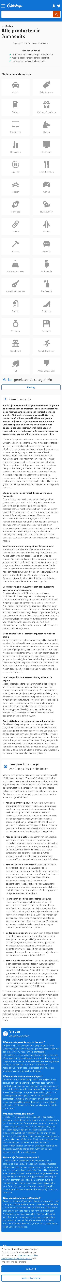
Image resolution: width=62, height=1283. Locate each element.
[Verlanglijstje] (59, 6)
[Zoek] (56, 14)
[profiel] (53, 6)
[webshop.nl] (26, 5)
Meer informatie (31, 1278)
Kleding (9, 26)
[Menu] (3, 6)
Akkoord (31, 1268)
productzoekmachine (45, 1217)
